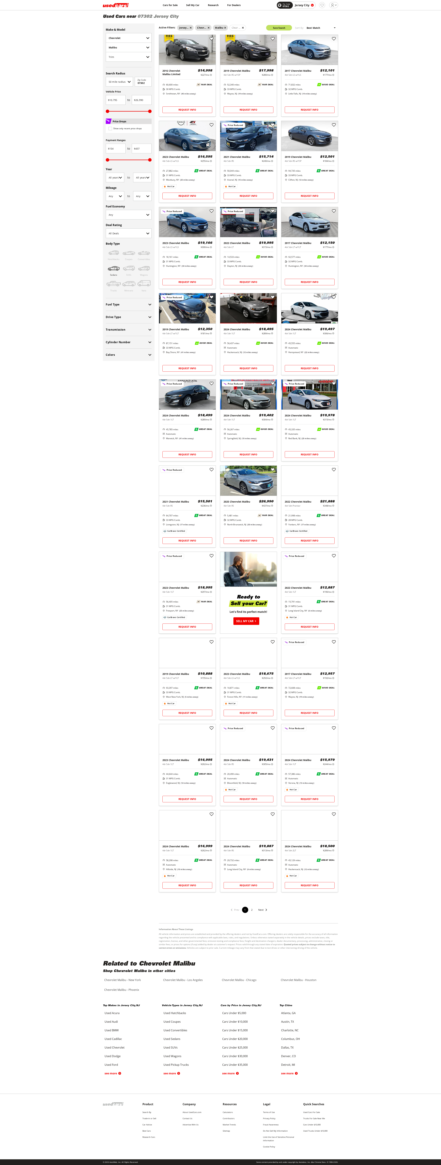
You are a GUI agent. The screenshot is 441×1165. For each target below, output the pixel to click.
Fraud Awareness (271, 1124)
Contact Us (187, 1118)
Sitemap (226, 1131)
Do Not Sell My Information (275, 1131)
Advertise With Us (190, 1124)
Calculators (228, 1112)
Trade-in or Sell (149, 1118)
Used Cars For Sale (311, 1112)
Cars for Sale (170, 5)
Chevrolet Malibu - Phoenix (121, 990)
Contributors (228, 1118)
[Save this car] (211, 38)
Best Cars (146, 1131)
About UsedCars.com (192, 1112)
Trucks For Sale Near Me (314, 1118)
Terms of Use (269, 1112)
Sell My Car (192, 5)
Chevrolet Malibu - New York (122, 980)
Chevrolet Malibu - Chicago (239, 980)
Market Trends (229, 1124)
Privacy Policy (269, 1118)
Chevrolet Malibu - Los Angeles (183, 980)
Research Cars (148, 1137)
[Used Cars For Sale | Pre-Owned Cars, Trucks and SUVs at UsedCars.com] (116, 5)
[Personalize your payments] (211, 75)
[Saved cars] (322, 5)
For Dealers (234, 5)
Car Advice (147, 1124)
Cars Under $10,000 (312, 1124)
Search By (146, 1112)
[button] (262, 912)
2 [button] (252, 909)
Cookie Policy (269, 1146)
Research (213, 5)
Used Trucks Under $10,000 (315, 1131)
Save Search (279, 27)
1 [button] (245, 909)
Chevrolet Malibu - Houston (298, 980)
